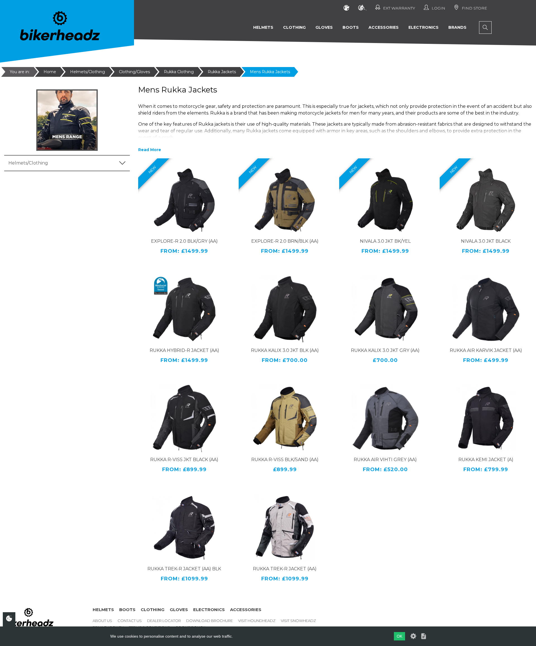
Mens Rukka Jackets (270, 71)
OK (399, 636)
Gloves (324, 27)
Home (50, 71)
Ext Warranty (399, 8)
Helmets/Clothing (87, 71)
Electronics (423, 27)
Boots (351, 27)
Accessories (383, 27)
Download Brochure (209, 620)
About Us (102, 620)
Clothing (294, 27)
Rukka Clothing (179, 71)
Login (438, 8)
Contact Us (130, 620)
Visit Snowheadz (298, 620)
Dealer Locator (164, 620)
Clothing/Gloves (134, 71)
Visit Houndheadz (257, 620)
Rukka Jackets (222, 71)
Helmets (263, 27)
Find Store (474, 8)
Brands (457, 27)
